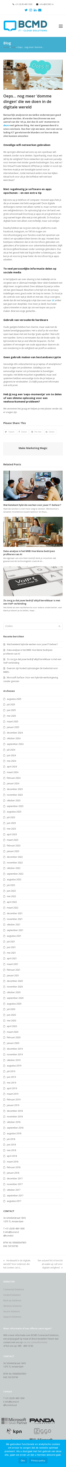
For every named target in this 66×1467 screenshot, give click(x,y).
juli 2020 (11, 1009)
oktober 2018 (13, 1122)
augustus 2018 (14, 1133)
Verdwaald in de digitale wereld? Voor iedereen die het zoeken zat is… (16, 1264)
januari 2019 (13, 1105)
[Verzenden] (59, 626)
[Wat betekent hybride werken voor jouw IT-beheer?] (33, 485)
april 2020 (12, 1026)
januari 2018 (13, 1172)
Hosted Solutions (11, 1294)
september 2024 (15, 744)
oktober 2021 (13, 924)
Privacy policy (38, 1460)
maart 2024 (12, 772)
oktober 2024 (13, 738)
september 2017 (15, 1195)
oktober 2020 (13, 992)
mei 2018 (11, 1150)
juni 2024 (11, 755)
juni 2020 (11, 1014)
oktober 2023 (13, 800)
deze (6, 125)
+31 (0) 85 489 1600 (23, 4)
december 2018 (15, 1110)
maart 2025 (12, 721)
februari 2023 (13, 845)
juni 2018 (11, 1144)
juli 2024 (11, 749)
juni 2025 (11, 710)
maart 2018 (12, 1161)
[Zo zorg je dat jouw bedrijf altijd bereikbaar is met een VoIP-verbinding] (33, 580)
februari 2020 (13, 1037)
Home (6, 47)
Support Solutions (12, 1316)
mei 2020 (11, 1020)
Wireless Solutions (12, 1305)
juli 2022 (11, 885)
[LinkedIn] (35, 10)
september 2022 (15, 873)
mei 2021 (11, 952)
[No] (61, 1453)
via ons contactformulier (35, 1342)
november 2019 (15, 1054)
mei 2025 (11, 715)
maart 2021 (12, 964)
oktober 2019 (13, 1060)
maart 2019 (12, 1093)
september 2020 (15, 998)
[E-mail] (39, 10)
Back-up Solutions (12, 1300)
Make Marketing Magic (33, 448)
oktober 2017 (13, 1189)
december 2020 (15, 980)
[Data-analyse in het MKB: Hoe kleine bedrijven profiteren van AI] (33, 531)
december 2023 (15, 789)
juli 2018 (11, 1139)
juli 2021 (11, 941)
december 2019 (15, 1048)
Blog (13, 47)
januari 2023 (13, 851)
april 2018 (12, 1155)
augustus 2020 (14, 1003)
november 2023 (15, 794)
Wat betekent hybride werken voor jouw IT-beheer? (32, 505)
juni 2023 (11, 823)
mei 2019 (11, 1082)
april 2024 (12, 766)
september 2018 (15, 1127)
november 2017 (15, 1184)
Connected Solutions (13, 1289)
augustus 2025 (14, 698)
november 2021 (15, 919)
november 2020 (15, 986)
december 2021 (15, 913)
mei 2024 (11, 760)
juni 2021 (11, 947)
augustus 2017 (14, 1201)
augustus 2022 (14, 879)
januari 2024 (13, 783)
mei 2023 (11, 828)
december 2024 (15, 732)
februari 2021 (13, 969)
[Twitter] (26, 10)
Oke (23, 1460)
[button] (61, 26)
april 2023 (12, 834)
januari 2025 (13, 727)
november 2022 (15, 862)
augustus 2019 (14, 1065)
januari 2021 (13, 975)
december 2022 (15, 856)
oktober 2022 (13, 868)
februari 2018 (13, 1167)
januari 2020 (13, 1043)
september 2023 (15, 806)
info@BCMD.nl (47, 4)
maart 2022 (12, 907)
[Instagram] (30, 10)
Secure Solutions (11, 1311)
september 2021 (15, 930)
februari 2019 (13, 1099)
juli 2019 (11, 1071)
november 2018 (15, 1116)
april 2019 (12, 1088)
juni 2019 (11, 1077)
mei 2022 (11, 896)
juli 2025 (11, 704)
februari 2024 (13, 777)
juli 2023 (11, 817)
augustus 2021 (14, 935)
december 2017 (15, 1178)
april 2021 (12, 958)
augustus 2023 (14, 811)
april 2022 (12, 902)
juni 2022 (11, 890)
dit (53, 300)
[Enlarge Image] (33, 74)
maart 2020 (12, 1031)
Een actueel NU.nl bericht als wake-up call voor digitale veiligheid (50, 1264)
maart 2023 (12, 839)
